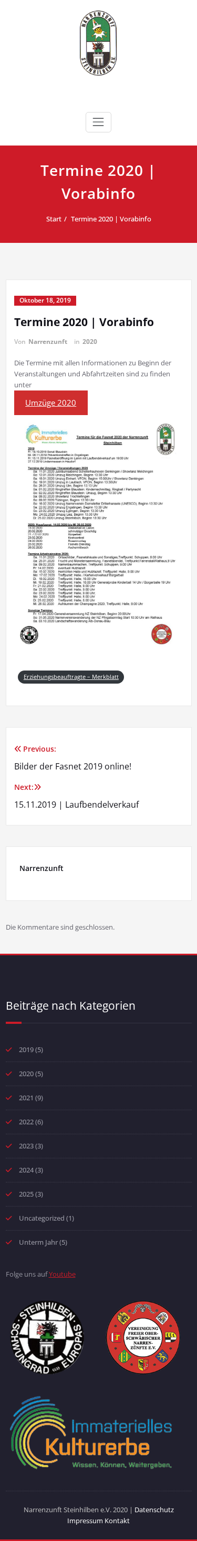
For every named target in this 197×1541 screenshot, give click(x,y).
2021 (26, 1097)
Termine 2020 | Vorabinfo (111, 219)
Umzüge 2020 (50, 402)
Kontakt (117, 1520)
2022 (26, 1121)
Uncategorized (42, 1218)
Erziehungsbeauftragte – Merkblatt (71, 676)
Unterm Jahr (38, 1242)
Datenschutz (154, 1509)
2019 (26, 1049)
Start (53, 219)
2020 (89, 341)
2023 (26, 1146)
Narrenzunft (47, 341)
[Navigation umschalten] (98, 122)
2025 (26, 1194)
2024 (26, 1170)
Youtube (62, 1274)
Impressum (86, 1520)
